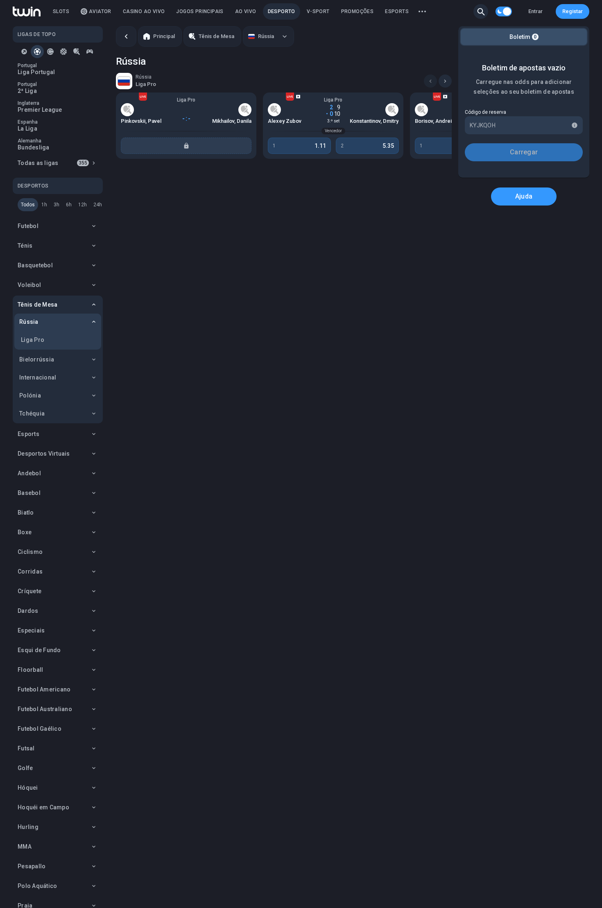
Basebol (29, 493)
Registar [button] (572, 11)
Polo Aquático (37, 886)
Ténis (25, 245)
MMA (25, 846)
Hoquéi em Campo (43, 807)
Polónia (30, 395)
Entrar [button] (535, 11)
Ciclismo (30, 552)
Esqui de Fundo (39, 650)
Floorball (30, 669)
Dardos (28, 611)
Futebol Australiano (45, 709)
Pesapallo (31, 866)
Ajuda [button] (523, 196)
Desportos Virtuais (44, 453)
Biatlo (26, 512)
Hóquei (28, 787)
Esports (28, 434)
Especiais (31, 630)
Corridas (30, 571)
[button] (480, 11)
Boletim (523, 37)
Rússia (28, 321)
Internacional (37, 377)
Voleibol (29, 285)
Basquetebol (35, 265)
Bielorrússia (36, 359)
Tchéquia (32, 413)
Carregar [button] (524, 152)
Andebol (29, 473)
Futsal (26, 748)
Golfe (25, 768)
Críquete (29, 591)
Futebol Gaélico (39, 728)
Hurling (28, 827)
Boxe (25, 532)
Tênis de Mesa (37, 304)
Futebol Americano (44, 689)
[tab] (24, 51)
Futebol (28, 226)
